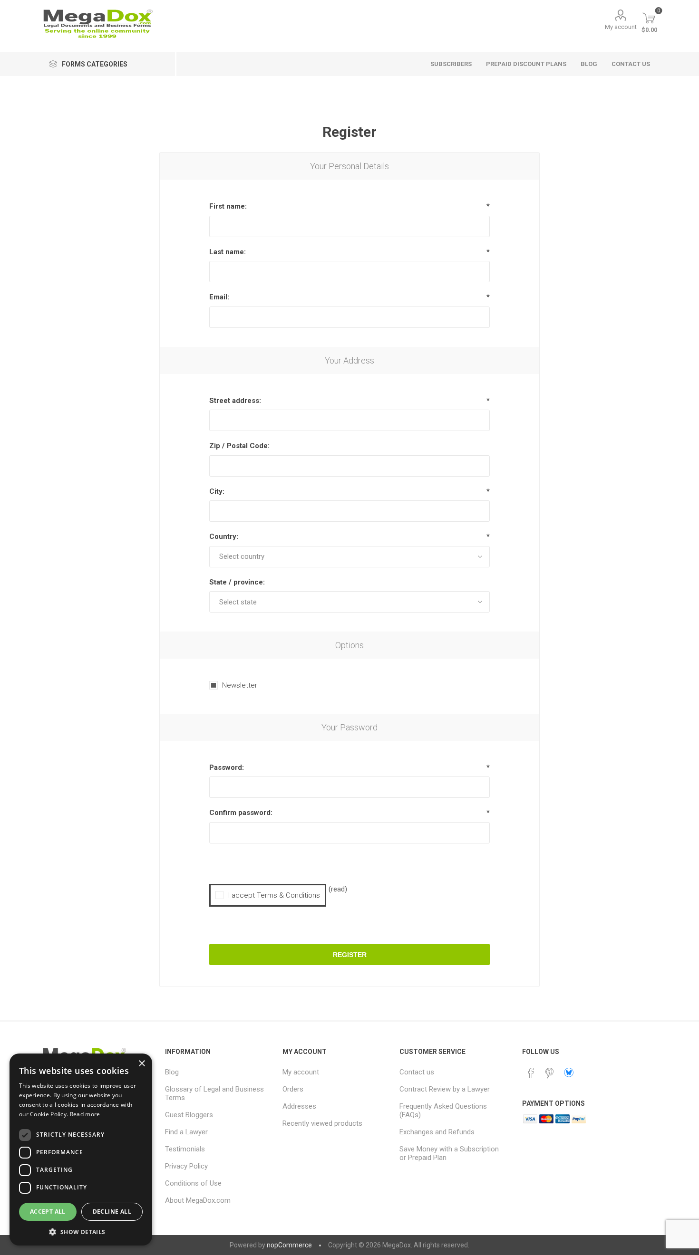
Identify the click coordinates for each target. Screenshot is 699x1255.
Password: (226, 767)
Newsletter (239, 685)
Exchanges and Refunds (437, 1132)
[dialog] (81, 1149)
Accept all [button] (48, 1211)
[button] (81, 1231)
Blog (172, 1072)
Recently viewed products (322, 1123)
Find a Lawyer (186, 1132)
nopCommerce (289, 1245)
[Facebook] (531, 1073)
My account (621, 26)
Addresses (299, 1106)
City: (216, 491)
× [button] (141, 1063)
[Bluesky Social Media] (568, 1072)
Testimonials (185, 1149)
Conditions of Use (193, 1183)
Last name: (227, 252)
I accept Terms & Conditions (274, 895)
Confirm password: (240, 812)
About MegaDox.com (198, 1200)
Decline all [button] (112, 1211)
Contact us (416, 1072)
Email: (219, 297)
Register (350, 954)
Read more (85, 1114)
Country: (223, 536)
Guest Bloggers (189, 1115)
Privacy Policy (186, 1166)
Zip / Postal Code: (239, 445)
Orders (292, 1089)
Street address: (235, 400)
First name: (228, 206)
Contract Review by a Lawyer (444, 1089)
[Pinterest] (549, 1073)
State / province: (237, 582)
